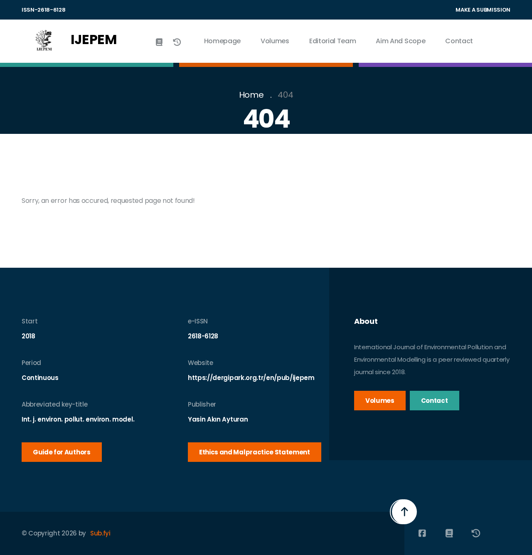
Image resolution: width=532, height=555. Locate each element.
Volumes (275, 41)
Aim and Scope (400, 41)
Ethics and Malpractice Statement (254, 452)
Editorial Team (332, 41)
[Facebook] (422, 533)
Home (251, 95)
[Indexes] (159, 42)
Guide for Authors (62, 452)
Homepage (222, 41)
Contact (459, 41)
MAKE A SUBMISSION (483, 10)
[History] (177, 42)
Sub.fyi (100, 533)
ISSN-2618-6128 (44, 10)
